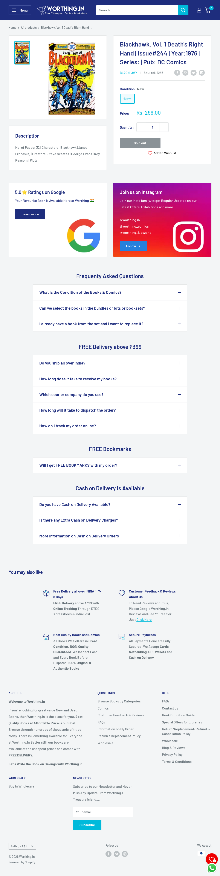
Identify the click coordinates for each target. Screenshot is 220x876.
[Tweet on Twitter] (194, 72)
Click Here (144, 619)
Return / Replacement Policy (119, 736)
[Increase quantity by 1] (163, 127)
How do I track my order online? (67, 425)
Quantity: (127, 127)
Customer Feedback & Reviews (121, 715)
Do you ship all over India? (62, 362)
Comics (103, 708)
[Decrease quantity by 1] (141, 127)
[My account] (199, 10)
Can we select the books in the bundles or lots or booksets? (92, 308)
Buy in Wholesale (21, 786)
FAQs (101, 722)
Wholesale (105, 743)
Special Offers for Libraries (182, 722)
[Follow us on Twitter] (117, 854)
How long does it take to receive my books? (78, 378)
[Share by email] (202, 72)
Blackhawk (129, 73)
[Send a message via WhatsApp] (212, 868)
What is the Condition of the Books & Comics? (80, 292)
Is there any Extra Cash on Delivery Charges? (78, 520)
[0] (208, 10)
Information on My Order (116, 729)
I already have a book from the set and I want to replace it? (91, 323)
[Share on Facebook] (177, 72)
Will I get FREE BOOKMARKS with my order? (78, 465)
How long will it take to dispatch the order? (77, 410)
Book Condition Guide (178, 715)
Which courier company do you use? (71, 394)
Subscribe (87, 825)
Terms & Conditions (177, 761)
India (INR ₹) (18, 846)
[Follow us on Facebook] (108, 854)
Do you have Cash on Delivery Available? (74, 504)
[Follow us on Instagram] (125, 854)
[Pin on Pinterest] (185, 72)
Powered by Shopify (22, 862)
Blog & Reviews (173, 748)
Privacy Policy (172, 754)
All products (29, 27)
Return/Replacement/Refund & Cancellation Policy (186, 731)
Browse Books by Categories (119, 701)
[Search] (183, 10)
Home (13, 27)
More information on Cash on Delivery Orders (79, 535)
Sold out (140, 143)
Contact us (170, 708)
